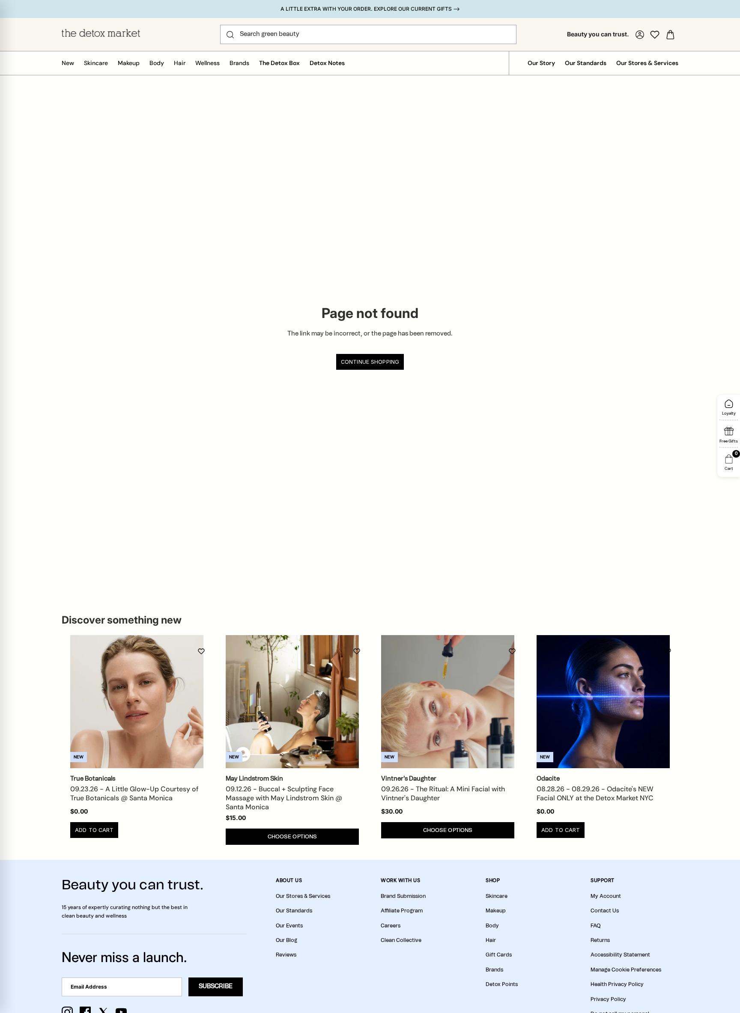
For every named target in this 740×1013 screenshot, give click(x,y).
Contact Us (605, 910)
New (68, 63)
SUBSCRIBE (216, 986)
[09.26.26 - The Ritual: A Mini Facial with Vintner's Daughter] (447, 701)
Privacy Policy (608, 999)
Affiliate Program (402, 910)
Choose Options (292, 837)
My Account (606, 896)
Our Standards (585, 63)
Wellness (207, 63)
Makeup (129, 63)
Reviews (286, 954)
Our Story (541, 63)
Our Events (289, 925)
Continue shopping (370, 362)
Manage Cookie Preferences (626, 969)
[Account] (640, 34)
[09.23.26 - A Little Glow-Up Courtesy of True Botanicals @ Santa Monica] (136, 701)
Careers (390, 925)
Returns (600, 940)
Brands (239, 63)
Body (156, 63)
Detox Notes (327, 63)
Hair (179, 63)
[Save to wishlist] (201, 651)
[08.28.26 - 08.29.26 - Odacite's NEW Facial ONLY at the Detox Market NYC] (603, 701)
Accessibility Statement (620, 954)
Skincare (96, 63)
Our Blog (286, 940)
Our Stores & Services (647, 63)
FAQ (595, 925)
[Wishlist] (654, 34)
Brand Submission (403, 896)
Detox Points (502, 984)
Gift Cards (499, 954)
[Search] (230, 34)
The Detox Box (279, 63)
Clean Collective (401, 940)
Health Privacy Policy (617, 984)
